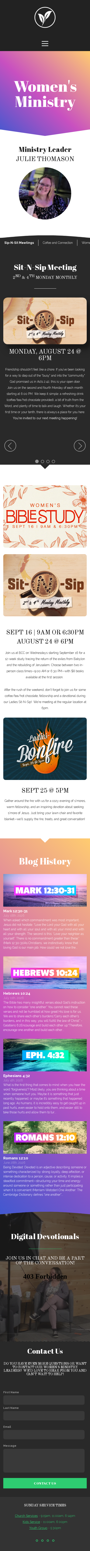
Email (7, 1426)
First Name (11, 1392)
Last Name (11, 1408)
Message (9, 1445)
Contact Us (45, 1483)
